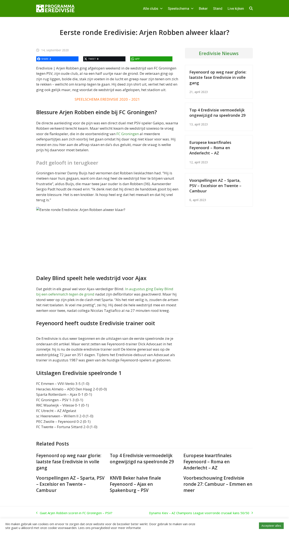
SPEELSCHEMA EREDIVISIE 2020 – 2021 (107, 99)
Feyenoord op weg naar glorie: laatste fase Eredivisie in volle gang (217, 77)
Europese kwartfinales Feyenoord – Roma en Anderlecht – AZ (210, 147)
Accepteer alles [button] (271, 525)
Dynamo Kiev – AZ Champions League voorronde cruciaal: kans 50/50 (199, 513)
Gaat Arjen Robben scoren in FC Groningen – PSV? (74, 513)
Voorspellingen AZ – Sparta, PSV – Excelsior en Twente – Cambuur (215, 185)
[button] (251, 8)
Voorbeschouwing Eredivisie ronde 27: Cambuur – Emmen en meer (217, 484)
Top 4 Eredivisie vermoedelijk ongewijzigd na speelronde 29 (217, 112)
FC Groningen (127, 133)
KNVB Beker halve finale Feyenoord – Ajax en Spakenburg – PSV (135, 484)
